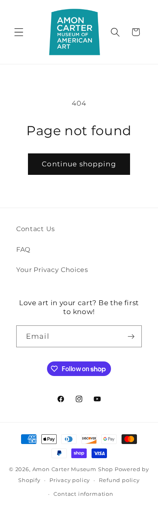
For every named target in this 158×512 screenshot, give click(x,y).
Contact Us (35, 229)
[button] (19, 32)
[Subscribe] (131, 336)
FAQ (23, 249)
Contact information (83, 494)
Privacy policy (69, 480)
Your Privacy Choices (52, 270)
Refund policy (119, 480)
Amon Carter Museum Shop (72, 469)
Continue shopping (79, 163)
